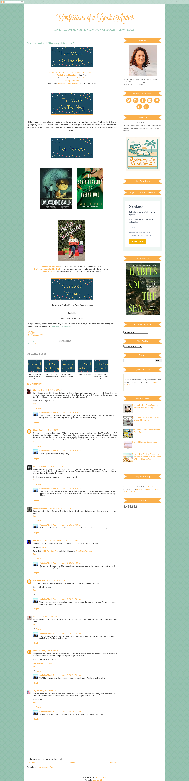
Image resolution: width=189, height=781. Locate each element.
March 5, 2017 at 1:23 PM (55, 580)
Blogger (101, 778)
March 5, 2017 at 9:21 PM (47, 691)
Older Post (113, 763)
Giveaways (109, 29)
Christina (151, 487)
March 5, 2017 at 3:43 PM (47, 616)
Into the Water (81, 78)
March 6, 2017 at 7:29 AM (71, 451)
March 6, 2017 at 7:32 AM (71, 711)
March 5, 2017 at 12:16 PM (68, 540)
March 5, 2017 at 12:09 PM (63, 508)
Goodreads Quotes (155, 390)
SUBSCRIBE (138, 241)
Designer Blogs (98, 780)
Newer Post (31, 763)
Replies (38, 408)
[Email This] (60, 341)
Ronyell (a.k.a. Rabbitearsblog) (45, 540)
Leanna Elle (38, 466)
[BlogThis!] (63, 341)
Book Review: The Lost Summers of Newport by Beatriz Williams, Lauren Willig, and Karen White (146, 456)
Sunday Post (36, 344)
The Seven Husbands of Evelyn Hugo (49, 269)
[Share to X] (65, 341)
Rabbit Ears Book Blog (49, 551)
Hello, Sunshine (49, 271)
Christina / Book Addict (48, 413)
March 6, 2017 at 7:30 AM (71, 489)
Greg (35, 616)
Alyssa (35, 651)
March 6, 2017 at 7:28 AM (71, 413)
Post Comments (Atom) (46, 767)
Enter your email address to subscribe (141, 220)
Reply (35, 404)
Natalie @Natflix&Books (42, 508)
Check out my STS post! (42, 663)
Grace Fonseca (39, 580)
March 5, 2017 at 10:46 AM (48, 430)
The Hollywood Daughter (67, 75)
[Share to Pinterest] (70, 341)
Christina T (37, 390)
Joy (35, 691)
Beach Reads (127, 29)
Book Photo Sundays (84, 551)
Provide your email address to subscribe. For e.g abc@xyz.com (140, 234)
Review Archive (89, 29)
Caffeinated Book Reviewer (61, 326)
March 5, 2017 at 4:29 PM (48, 651)
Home (57, 29)
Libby (35, 430)
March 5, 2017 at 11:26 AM (53, 466)
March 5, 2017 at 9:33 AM (52, 390)
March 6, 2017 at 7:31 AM (71, 599)
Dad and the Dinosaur (50, 266)
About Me (70, 29)
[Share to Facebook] (67, 341)
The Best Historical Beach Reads (144, 442)
